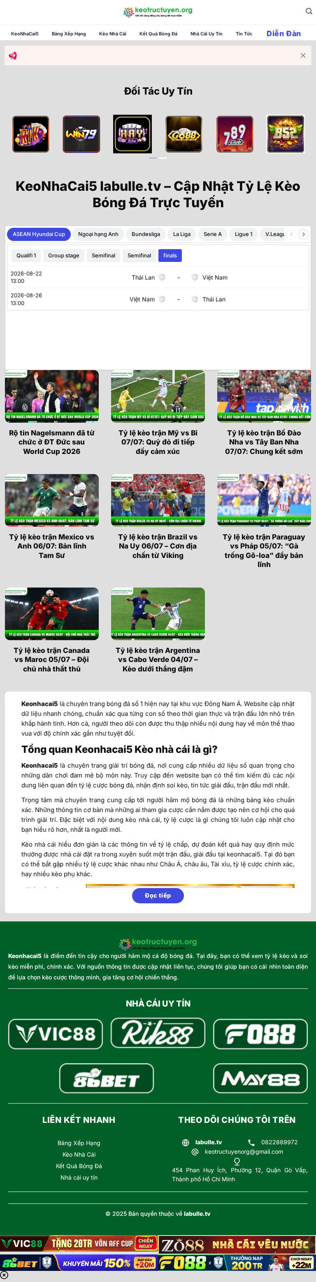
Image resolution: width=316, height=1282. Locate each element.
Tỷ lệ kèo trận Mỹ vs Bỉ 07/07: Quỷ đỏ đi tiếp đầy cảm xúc (158, 442)
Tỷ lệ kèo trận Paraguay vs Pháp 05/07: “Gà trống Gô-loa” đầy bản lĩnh (264, 550)
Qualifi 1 (26, 255)
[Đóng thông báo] (303, 55)
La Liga (182, 234)
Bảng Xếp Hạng (69, 34)
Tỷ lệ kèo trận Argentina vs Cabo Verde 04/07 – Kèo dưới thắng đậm (158, 659)
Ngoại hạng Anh (98, 234)
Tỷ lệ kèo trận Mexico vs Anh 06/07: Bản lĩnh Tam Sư (51, 546)
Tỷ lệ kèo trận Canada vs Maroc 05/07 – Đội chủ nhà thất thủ (52, 659)
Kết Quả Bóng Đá (158, 34)
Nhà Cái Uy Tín (207, 34)
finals (170, 255)
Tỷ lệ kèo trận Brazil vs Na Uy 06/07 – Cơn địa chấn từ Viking (158, 546)
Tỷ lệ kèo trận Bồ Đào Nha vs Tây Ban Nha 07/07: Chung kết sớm (264, 442)
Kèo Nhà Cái (112, 34)
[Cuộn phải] (303, 234)
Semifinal (103, 255)
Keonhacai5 (25, 955)
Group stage (63, 255)
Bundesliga (146, 234)
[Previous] (21, 142)
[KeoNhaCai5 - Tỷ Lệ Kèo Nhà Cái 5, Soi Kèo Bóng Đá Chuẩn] (158, 12)
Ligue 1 (243, 234)
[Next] (294, 142)
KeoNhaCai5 (25, 34)
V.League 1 (279, 234)
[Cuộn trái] (291, 234)
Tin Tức (244, 34)
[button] (309, 11)
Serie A (213, 234)
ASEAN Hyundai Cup (39, 234)
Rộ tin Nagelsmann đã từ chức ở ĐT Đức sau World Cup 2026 (52, 442)
